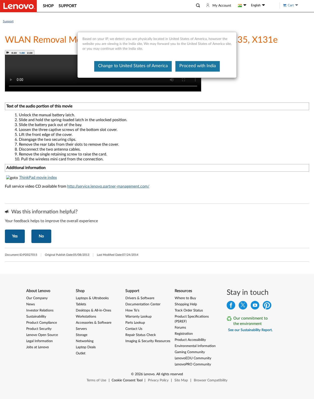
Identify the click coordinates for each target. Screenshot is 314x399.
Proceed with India (197, 66)
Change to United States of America (133, 66)
